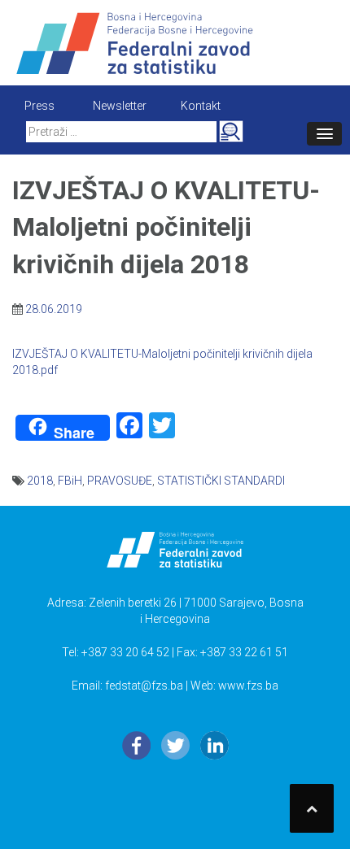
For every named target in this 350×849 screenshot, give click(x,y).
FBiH (70, 480)
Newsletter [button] (120, 105)
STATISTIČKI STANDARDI (221, 480)
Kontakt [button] (201, 105)
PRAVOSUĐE (119, 480)
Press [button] (39, 105)
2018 (40, 480)
